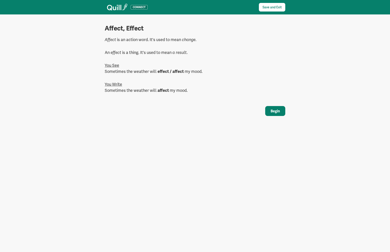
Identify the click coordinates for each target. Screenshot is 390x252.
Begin (275, 111)
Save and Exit (272, 7)
